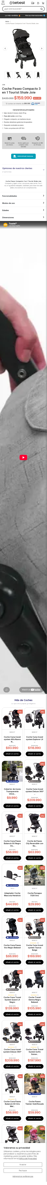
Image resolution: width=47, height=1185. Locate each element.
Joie (3, 85)
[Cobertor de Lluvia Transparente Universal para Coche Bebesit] (12, 771)
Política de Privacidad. (28, 1158)
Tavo (12, 888)
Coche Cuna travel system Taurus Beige (34, 947)
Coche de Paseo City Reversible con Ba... (34, 843)
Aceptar (22, 1164)
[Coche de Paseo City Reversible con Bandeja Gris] (12, 1135)
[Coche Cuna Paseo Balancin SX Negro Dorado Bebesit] (12, 823)
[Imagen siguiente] (42, 48)
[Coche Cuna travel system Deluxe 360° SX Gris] (12, 1031)
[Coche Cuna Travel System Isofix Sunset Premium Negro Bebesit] (34, 1031)
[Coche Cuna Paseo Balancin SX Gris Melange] (12, 1083)
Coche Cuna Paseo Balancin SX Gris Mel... (12, 1103)
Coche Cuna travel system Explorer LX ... (34, 739)
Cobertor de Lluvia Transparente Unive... (12, 791)
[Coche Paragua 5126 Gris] (34, 875)
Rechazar (23, 1170)
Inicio (7, 21)
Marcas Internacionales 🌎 (35, 15)
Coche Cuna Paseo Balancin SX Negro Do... (12, 843)
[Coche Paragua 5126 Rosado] (34, 1135)
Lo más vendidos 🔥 (12, 15)
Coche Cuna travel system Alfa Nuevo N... (12, 739)
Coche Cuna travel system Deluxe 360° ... (35, 791)
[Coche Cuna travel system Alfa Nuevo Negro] (12, 719)
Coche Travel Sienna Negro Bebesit (35, 999)
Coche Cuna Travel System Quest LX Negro (12, 999)
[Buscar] (42, 8)
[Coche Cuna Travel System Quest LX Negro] (12, 979)
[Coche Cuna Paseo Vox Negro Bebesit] (12, 927)
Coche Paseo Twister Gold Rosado (34, 1102)
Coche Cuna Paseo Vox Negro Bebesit (12, 946)
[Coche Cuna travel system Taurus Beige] (34, 927)
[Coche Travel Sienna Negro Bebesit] (34, 979)
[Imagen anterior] (5, 48)
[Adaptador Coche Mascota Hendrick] (12, 875)
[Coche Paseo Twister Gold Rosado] (34, 1083)
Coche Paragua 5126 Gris (35, 894)
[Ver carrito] (43, 2)
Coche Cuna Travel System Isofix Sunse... (34, 1051)
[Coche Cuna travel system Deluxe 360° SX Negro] (34, 771)
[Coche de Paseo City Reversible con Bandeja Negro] (34, 823)
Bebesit (12, 732)
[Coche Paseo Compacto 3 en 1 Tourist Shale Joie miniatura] (8, 75)
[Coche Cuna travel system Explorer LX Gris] (34, 719)
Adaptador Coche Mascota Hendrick (12, 894)
